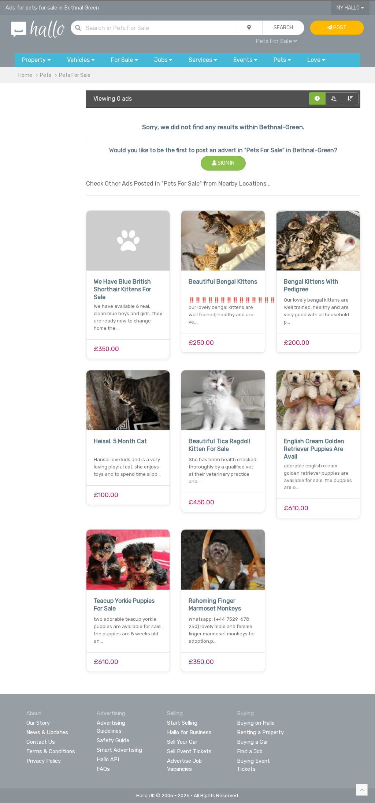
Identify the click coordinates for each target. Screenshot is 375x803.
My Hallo (349, 8)
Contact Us (40, 742)
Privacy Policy (43, 761)
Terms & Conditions (50, 751)
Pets (45, 75)
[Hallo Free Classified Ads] (38, 28)
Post (339, 28)
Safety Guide (113, 740)
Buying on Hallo (256, 723)
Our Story (38, 723)
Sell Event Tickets (189, 751)
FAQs (103, 769)
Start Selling (182, 723)
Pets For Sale (74, 75)
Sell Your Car (182, 742)
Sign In (225, 163)
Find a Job (250, 751)
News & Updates (47, 732)
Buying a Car (252, 742)
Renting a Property (260, 732)
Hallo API (108, 759)
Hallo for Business (189, 732)
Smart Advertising (119, 750)
